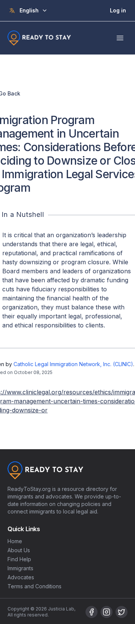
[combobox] (33, 10)
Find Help (19, 559)
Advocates (21, 577)
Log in (118, 10)
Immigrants (20, 568)
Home (15, 541)
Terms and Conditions (35, 586)
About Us (19, 550)
